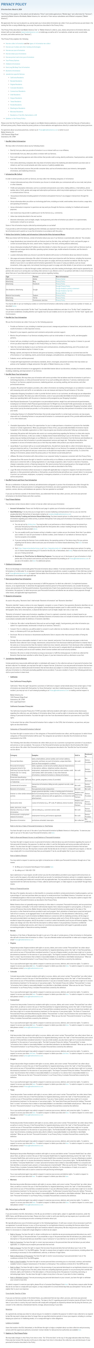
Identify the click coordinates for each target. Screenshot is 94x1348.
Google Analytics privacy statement (67, 288)
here (80, 542)
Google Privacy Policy (63, 286)
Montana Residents (16, 112)
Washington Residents (17, 108)
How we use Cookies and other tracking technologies (23, 47)
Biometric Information (13, 71)
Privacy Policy (60, 281)
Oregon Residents (16, 98)
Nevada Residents (16, 81)
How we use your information (15, 50)
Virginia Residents (16, 84)
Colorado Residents (16, 88)
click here (32, 1053)
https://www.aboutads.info (52, 548)
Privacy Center (60, 279)
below (14, 306)
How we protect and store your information (20, 57)
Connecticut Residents (17, 91)
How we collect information (15, 43)
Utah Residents (15, 95)
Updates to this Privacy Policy (15, 118)
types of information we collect (40, 43)
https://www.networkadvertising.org (30, 548)
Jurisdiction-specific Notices (15, 74)
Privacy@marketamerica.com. (24, 940)
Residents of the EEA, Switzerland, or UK (23, 115)
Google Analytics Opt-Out (64, 291)
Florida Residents (16, 105)
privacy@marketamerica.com (33, 968)
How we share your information (16, 54)
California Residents (17, 77)
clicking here (32, 524)
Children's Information (13, 64)
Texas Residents (15, 101)
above (35, 529)
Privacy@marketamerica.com (48, 130)
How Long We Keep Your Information (18, 67)
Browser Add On (61, 293)
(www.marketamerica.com (29, 32)
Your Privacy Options (12, 60)
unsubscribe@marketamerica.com (60, 514)
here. (52, 867)
